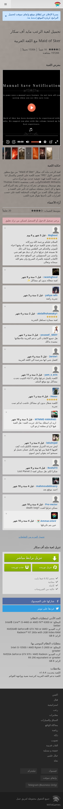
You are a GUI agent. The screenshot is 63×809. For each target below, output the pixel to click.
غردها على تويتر (48, 608)
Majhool (52, 235)
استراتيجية (53, 704)
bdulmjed (51, 442)
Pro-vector (51, 504)
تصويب (54, 740)
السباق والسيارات (49, 720)
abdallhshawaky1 (47, 313)
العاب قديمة (52, 745)
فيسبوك (53, 770)
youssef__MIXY (48, 334)
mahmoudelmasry (46, 486)
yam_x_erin (51, 374)
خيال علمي (52, 755)
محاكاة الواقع (51, 725)
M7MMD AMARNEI (45, 419)
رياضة (55, 730)
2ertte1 (53, 356)
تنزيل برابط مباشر (36, 558)
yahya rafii (51, 295)
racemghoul (50, 277)
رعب (55, 709)
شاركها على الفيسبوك (45, 601)
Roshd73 (52, 467)
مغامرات (53, 715)
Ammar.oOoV (48, 520)
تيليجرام (32, 770)
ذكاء (56, 735)
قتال (56, 699)
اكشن (55, 694)
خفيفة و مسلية (50, 750)
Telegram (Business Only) (42, 785)
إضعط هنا (32, 17)
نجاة (56, 760)
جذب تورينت (20, 567)
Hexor (53, 396)
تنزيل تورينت (48, 567)
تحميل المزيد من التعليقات (32, 536)
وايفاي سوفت (50, 777)
